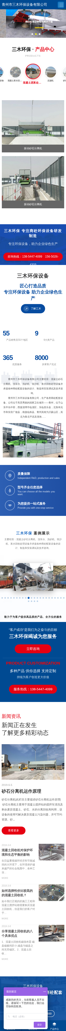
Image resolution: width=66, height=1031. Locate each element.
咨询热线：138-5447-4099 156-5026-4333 (33, 258)
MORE (5, 878)
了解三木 (33, 308)
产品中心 (54, 1029)
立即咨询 (33, 649)
